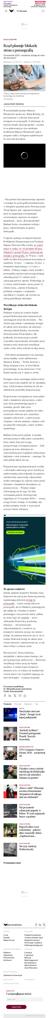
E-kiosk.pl (28, 953)
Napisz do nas (9, 940)
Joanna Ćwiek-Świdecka (14, 104)
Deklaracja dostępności (33, 945)
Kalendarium (29, 980)
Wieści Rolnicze (30, 965)
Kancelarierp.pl (30, 963)
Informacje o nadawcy (33, 943)
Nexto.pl (27, 958)
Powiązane (8, 704)
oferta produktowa (11, 983)
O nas (6, 935)
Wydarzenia (22, 11)
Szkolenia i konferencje (13, 975)
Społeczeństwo (10, 39)
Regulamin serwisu (32, 940)
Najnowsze (28, 704)
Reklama (7, 953)
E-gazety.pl (28, 955)
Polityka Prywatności (32, 935)
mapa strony (8, 980)
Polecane (17, 704)
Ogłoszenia (8, 955)
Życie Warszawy (30, 968)
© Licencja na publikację (14, 687)
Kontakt (7, 938)
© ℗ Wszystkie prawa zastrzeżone (18, 689)
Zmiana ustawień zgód (33, 938)
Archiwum (8, 960)
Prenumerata (9, 958)
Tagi (36, 704)
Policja (21, 708)
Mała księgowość (31, 960)
